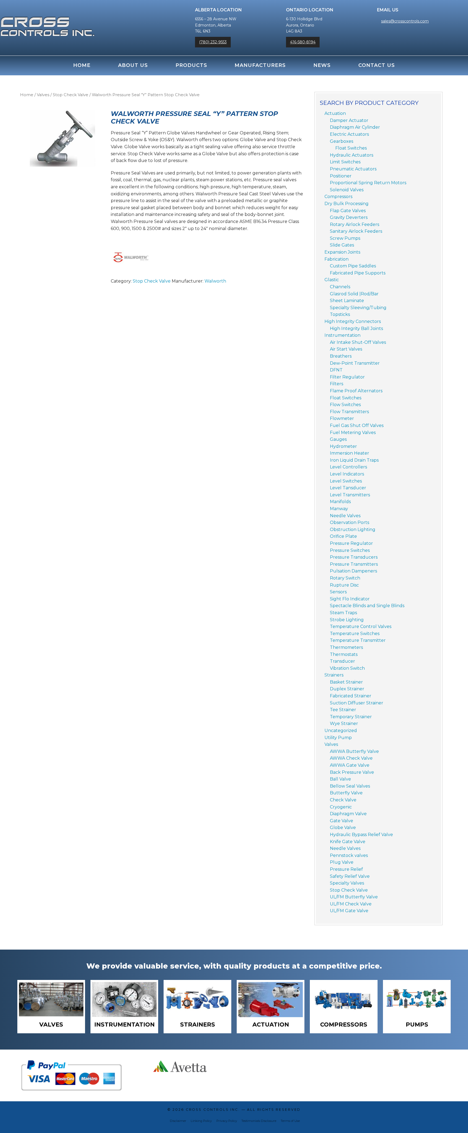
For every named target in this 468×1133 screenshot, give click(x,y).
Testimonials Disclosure (258, 1121)
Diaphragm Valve (348, 813)
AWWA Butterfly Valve (354, 751)
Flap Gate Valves (348, 210)
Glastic (331, 279)
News (322, 65)
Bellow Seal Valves (350, 786)
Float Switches (351, 148)
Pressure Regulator (351, 543)
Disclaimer (178, 1121)
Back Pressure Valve (352, 772)
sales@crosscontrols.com (405, 21)
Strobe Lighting (347, 619)
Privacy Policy (226, 1121)
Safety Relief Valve (350, 876)
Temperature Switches (354, 633)
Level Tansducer (348, 487)
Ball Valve (340, 779)
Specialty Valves (347, 883)
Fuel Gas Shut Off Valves (357, 425)
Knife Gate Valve (347, 841)
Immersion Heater (349, 453)
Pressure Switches (350, 550)
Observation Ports (349, 522)
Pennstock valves (349, 855)
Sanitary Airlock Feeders (356, 231)
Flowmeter (342, 418)
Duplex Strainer (347, 688)
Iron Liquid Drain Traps (354, 460)
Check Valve (343, 799)
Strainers (333, 675)
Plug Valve (341, 862)
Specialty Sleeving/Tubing (358, 307)
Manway (339, 508)
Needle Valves (345, 515)
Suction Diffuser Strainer (356, 702)
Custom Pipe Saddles (353, 265)
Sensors (338, 591)
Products (191, 65)
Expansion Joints (342, 252)
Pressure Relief (346, 869)
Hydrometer (343, 446)
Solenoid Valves (346, 189)
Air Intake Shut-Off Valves (358, 342)
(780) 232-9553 (213, 42)
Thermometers (346, 647)
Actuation (335, 113)
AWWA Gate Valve (349, 765)
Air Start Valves (346, 349)
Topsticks (340, 314)
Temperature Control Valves (360, 626)
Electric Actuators (349, 134)
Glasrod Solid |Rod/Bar (354, 293)
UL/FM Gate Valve (349, 910)
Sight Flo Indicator (350, 598)
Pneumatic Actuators (353, 168)
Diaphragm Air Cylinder (355, 127)
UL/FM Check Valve (351, 904)
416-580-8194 (303, 42)
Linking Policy (201, 1121)
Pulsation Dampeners (353, 571)
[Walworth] (131, 257)
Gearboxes (341, 141)
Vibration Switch (347, 668)
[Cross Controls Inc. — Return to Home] (47, 20)
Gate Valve (341, 820)
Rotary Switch (345, 578)
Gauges (338, 439)
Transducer (342, 661)
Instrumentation (342, 335)
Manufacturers (260, 65)
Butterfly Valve (346, 792)
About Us (133, 65)
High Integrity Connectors (352, 321)
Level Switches (346, 481)
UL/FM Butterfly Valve (354, 896)
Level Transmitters (350, 494)
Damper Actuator (349, 120)
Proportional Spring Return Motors (368, 182)
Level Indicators (347, 474)
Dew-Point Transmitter (355, 363)
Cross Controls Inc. (213, 1110)
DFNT (336, 370)
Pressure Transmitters (354, 564)
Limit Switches (345, 161)
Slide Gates (342, 245)
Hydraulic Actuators (351, 155)
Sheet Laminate (347, 300)
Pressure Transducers (354, 557)
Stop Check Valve (70, 94)
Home (81, 65)
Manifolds (340, 501)
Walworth (215, 281)
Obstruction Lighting (352, 529)
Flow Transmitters (349, 411)
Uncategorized (340, 730)
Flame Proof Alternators (356, 390)
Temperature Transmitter (358, 640)
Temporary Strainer (351, 716)
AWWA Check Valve (351, 758)
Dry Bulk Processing (346, 203)
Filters (336, 383)
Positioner (341, 176)
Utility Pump (338, 737)
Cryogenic (341, 807)
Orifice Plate (343, 536)
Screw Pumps (345, 238)
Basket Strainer (346, 682)
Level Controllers (348, 467)
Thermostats (344, 654)
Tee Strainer (343, 709)
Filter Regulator (347, 377)
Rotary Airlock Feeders (354, 224)
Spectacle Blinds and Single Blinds (367, 605)
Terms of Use (290, 1121)
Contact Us (376, 65)
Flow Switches (345, 404)
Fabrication (336, 259)
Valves (43, 94)
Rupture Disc (344, 585)
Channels (340, 286)
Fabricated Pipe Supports (357, 273)
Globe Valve (343, 827)
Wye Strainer (344, 723)
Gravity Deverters (349, 217)
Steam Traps (343, 612)
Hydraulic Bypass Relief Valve (361, 834)
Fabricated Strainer (350, 695)
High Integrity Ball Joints (356, 328)
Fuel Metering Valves (353, 432)
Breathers (341, 356)
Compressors (338, 196)
